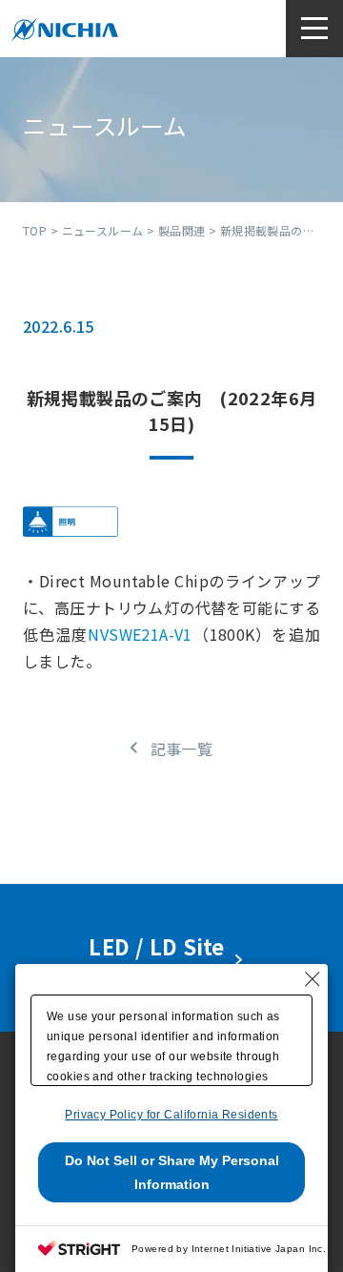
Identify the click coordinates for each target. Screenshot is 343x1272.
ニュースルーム (103, 230)
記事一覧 (181, 748)
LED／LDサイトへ (161, 958)
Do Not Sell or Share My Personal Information (172, 1172)
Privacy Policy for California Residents (171, 1114)
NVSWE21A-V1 (140, 634)
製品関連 (182, 230)
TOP (35, 230)
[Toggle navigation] (314, 28)
